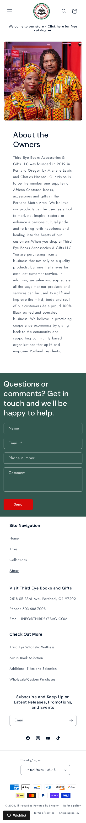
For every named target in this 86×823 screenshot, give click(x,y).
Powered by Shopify (46, 805)
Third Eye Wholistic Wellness (32, 647)
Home (14, 538)
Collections (18, 559)
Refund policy (72, 805)
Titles (14, 549)
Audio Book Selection (26, 657)
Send (18, 504)
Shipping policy (69, 813)
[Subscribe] (71, 720)
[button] (9, 11)
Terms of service (44, 813)
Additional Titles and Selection (33, 668)
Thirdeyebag (24, 805)
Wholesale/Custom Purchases (33, 679)
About (14, 570)
